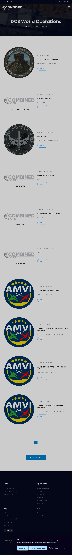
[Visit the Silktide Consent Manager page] (65, 548)
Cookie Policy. (52, 542)
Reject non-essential (38, 548)
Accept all (22, 548)
